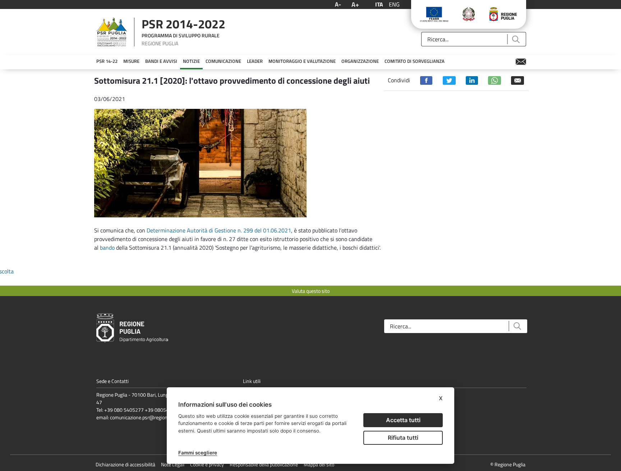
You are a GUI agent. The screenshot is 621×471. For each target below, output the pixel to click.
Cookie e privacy (207, 464)
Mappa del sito (319, 464)
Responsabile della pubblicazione (264, 464)
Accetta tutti (403, 420)
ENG (394, 4)
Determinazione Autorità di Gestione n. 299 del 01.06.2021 (219, 230)
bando (108, 247)
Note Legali (172, 464)
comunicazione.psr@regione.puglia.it (148, 417)
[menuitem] (106, 61)
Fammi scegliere (197, 453)
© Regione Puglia (507, 464)
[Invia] (515, 39)
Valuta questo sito (311, 291)
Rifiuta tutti (403, 437)
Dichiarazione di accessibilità (125, 464)
